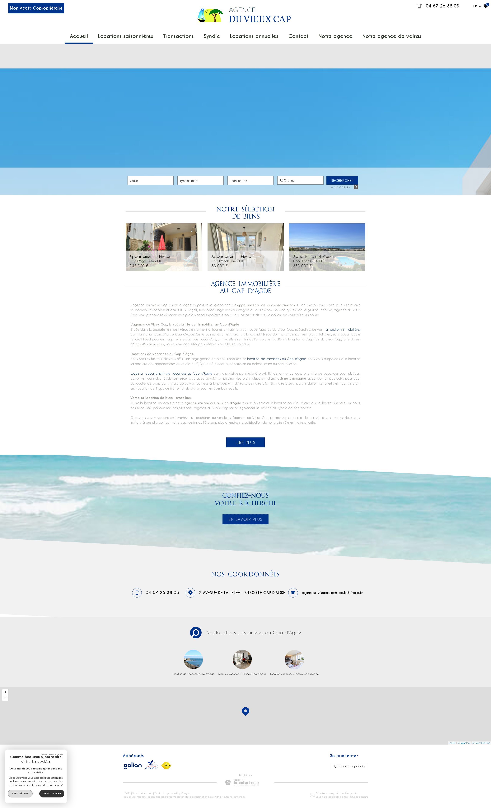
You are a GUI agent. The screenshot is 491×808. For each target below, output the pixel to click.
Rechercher (342, 180)
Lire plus (245, 442)
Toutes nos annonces (234, 796)
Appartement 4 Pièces (313, 258)
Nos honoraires (164, 796)
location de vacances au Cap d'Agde (276, 359)
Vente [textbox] (134, 180)
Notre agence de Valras (391, 36)
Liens (210, 796)
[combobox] (151, 180)
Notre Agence (335, 36)
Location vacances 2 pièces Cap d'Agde (242, 673)
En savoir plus (245, 519)
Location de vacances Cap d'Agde (193, 673)
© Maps (463, 743)
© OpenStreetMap (481, 743)
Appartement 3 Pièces (150, 258)
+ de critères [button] (340, 187)
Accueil (79, 36)
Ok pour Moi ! (52, 793)
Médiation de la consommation (190, 796)
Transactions (178, 36)
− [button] (5, 697)
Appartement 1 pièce (231, 258)
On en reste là (50, 754)
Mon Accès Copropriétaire (36, 8)
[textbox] (200, 180)
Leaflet (452, 743)
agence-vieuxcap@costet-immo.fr (332, 592)
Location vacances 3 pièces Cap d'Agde (294, 673)
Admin (218, 796)
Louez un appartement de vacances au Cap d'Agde (171, 373)
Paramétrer (20, 793)
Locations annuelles (254, 36)
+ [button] (5, 692)
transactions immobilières (342, 329)
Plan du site (129, 796)
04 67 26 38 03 (442, 6)
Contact (298, 36)
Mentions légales (146, 796)
